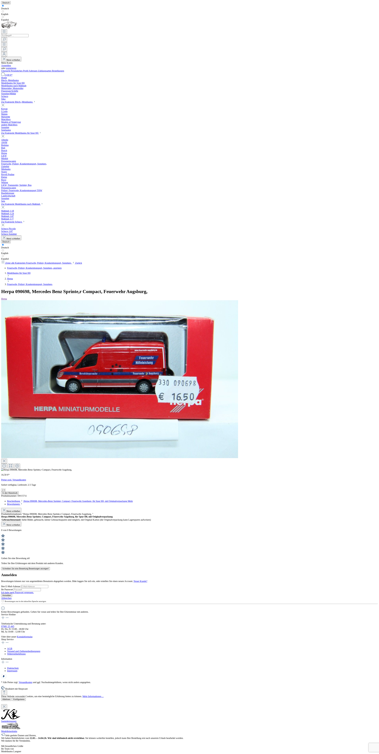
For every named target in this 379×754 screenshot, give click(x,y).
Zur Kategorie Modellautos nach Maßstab (21, 204)
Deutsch (5, 8)
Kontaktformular (24, 636)
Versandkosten (25, 682)
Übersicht (6, 71)
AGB (9, 648)
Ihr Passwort (7, 589)
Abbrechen (6, 598)
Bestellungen (58, 71)
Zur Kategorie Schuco (12, 222)
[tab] (70, 501)
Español (5, 20)
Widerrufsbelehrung (16, 654)
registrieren (11, 68)
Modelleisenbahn (9, 731)
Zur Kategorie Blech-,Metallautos (17, 102)
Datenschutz (13, 668)
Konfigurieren (19, 699)
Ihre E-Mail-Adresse (11, 586)
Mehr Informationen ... (93, 696)
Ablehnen (6, 699)
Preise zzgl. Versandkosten (13, 480)
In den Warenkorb (9, 493)
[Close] (4, 461)
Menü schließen (13, 60)
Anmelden (6, 65)
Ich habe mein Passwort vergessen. (17, 592)
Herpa (4, 299)
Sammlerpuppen (8, 721)
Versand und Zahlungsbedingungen (23, 651)
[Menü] (4, 31)
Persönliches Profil (20, 71)
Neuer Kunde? (140, 581)
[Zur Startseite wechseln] (9, 27)
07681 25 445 (7, 626)
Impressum (12, 670)
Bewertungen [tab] (13, 504)
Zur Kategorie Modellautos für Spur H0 (20, 133)
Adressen (33, 71)
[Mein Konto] (4, 54)
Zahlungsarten (45, 71)
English (4, 14)
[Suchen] (4, 39)
